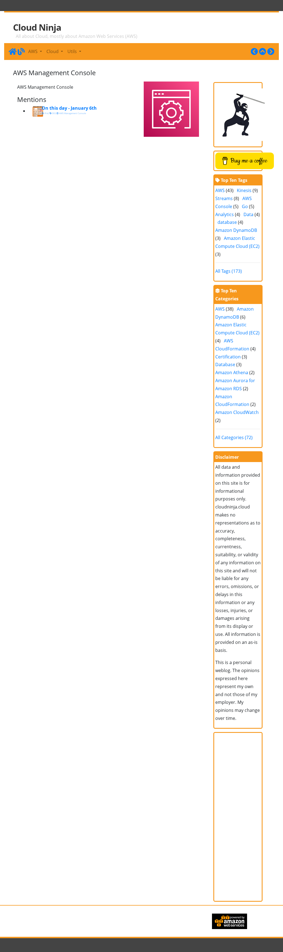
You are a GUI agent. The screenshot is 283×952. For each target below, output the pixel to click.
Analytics (224, 214)
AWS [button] (33, 51)
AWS (220, 190)
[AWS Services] (262, 51)
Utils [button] (72, 51)
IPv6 (46, 113)
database (227, 222)
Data (248, 214)
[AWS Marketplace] (254, 51)
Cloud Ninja (37, 27)
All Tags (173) (228, 271)
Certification (228, 357)
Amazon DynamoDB (236, 230)
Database (225, 364)
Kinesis (244, 190)
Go (245, 206)
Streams (224, 198)
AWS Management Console (72, 113)
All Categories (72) (234, 437)
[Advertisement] (238, 817)
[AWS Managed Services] (270, 51)
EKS (54, 113)
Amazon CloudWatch (237, 412)
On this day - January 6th (69, 108)
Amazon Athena (231, 372)
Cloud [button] (53, 51)
